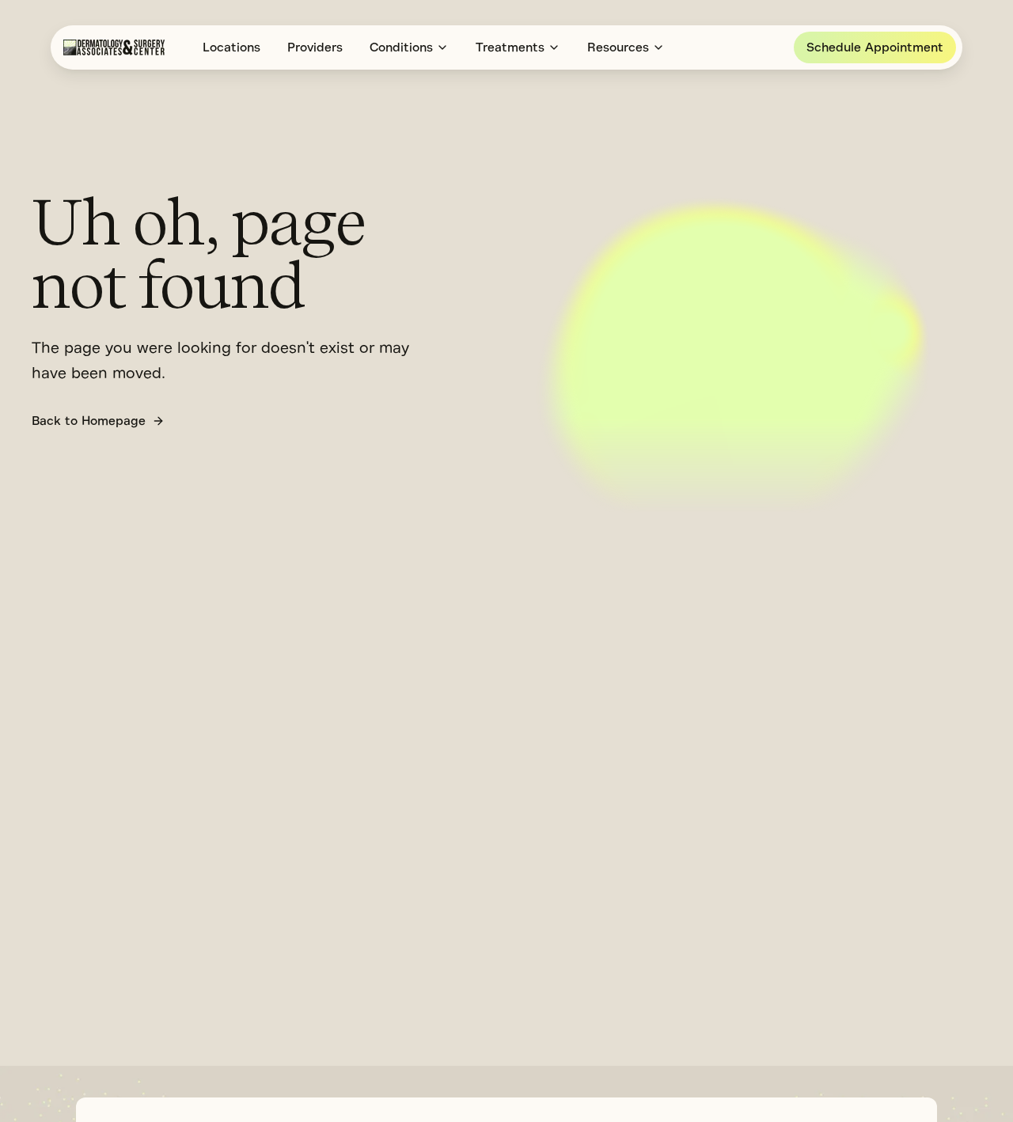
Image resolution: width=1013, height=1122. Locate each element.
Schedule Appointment (874, 47)
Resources (618, 47)
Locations (231, 47)
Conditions (401, 47)
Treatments (510, 47)
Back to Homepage (89, 421)
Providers (315, 47)
